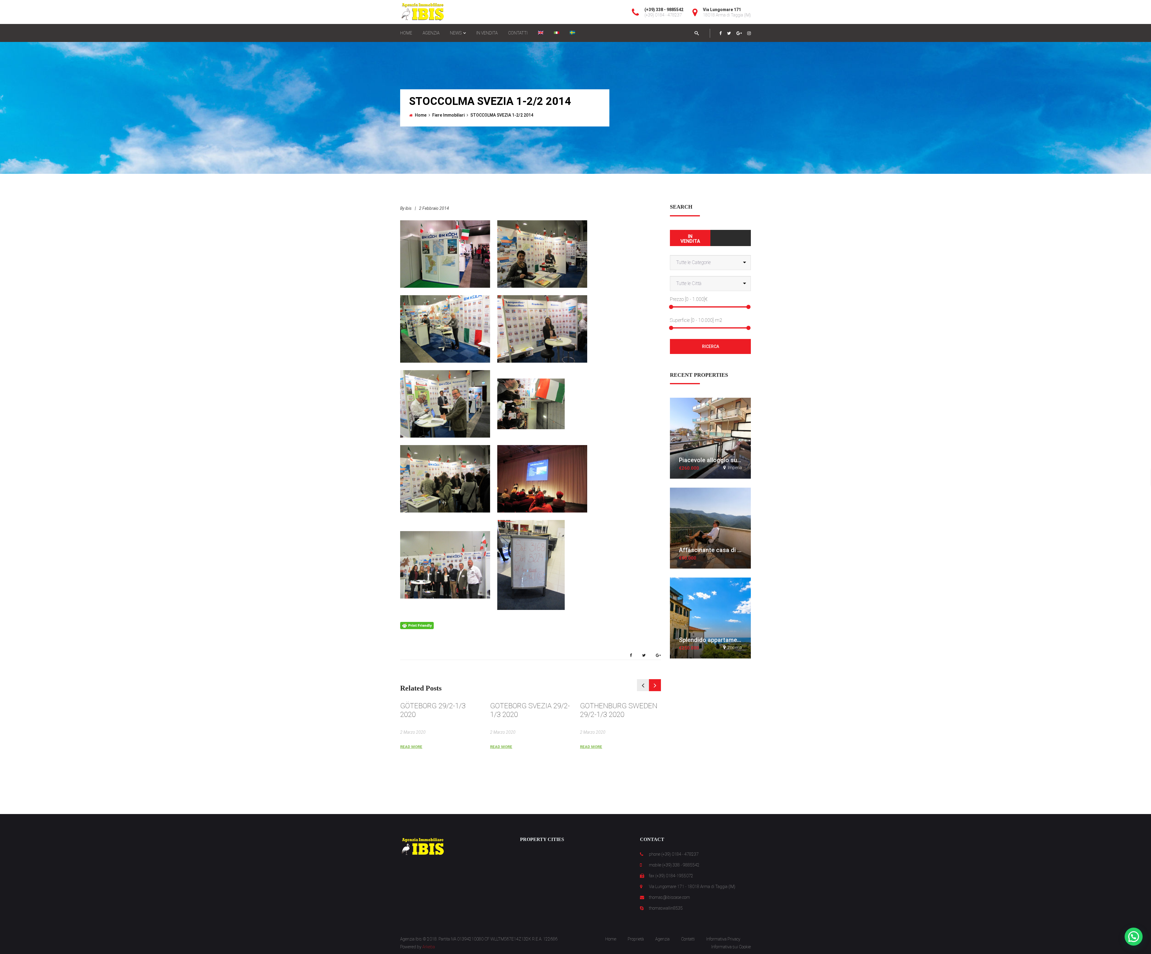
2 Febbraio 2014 (434, 208)
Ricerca (710, 346)
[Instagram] (749, 33)
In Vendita (690, 238)
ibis (408, 208)
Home (421, 115)
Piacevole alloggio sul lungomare (724, 460)
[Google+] (739, 33)
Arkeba (428, 946)
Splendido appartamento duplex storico (733, 639)
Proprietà (636, 939)
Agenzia (662, 939)
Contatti (688, 939)
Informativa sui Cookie (731, 946)
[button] (1134, 937)
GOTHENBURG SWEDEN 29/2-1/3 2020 (618, 710)
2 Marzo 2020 (413, 732)
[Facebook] (720, 33)
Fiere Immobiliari (448, 115)
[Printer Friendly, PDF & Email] (417, 625)
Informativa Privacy (723, 939)
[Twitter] (729, 33)
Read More (411, 746)
